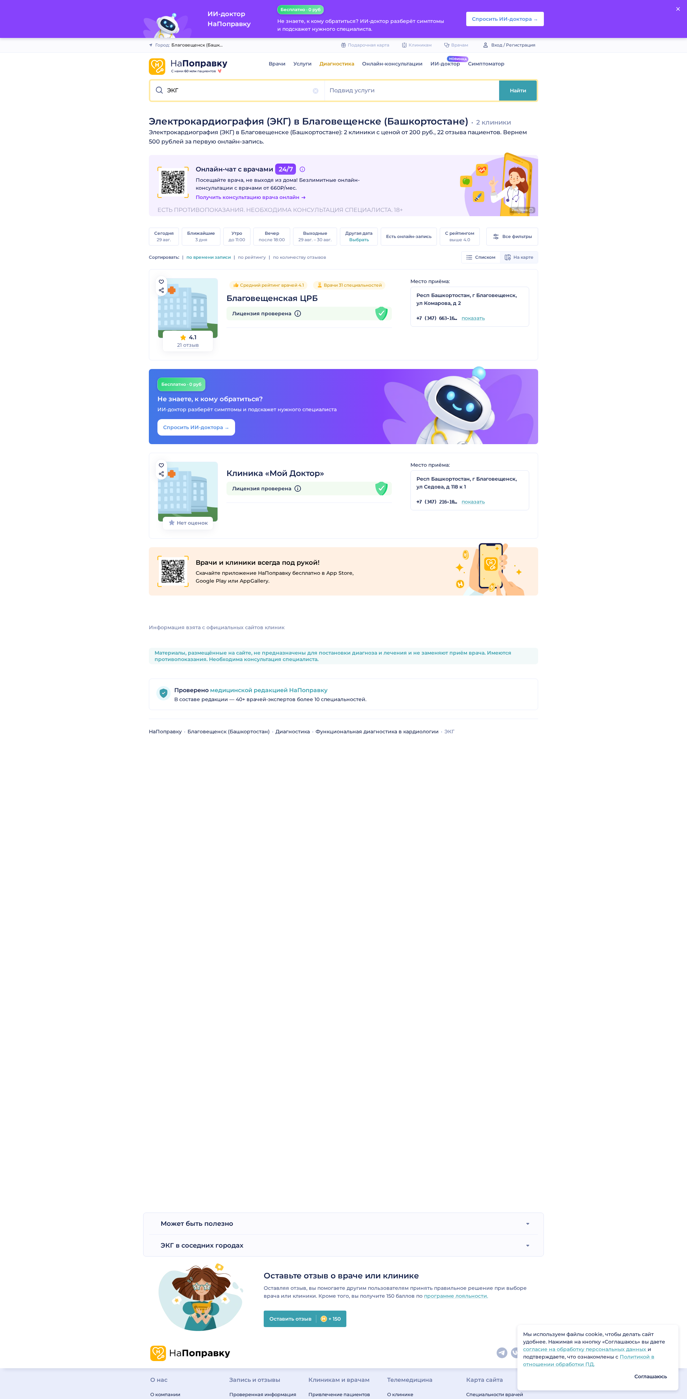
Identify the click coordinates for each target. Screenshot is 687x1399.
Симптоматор (486, 63)
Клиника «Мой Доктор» (275, 473)
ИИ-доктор (445, 63)
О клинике (400, 1394)
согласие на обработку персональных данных (585, 1349)
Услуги (302, 63)
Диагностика (337, 63)
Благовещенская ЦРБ (272, 298)
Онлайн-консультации (392, 63)
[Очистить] (315, 90)
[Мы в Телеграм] (502, 1353)
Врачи (277, 63)
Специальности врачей (494, 1394)
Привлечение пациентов (339, 1394)
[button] (237, 91)
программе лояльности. (456, 1296)
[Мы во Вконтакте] (516, 1353)
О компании (165, 1394)
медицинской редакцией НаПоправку (268, 690)
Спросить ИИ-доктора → (196, 427)
